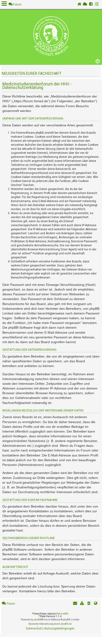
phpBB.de (66, 624)
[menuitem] (89, 604)
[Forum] (51, 36)
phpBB (37, 619)
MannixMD (62, 613)
